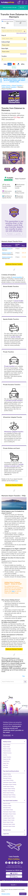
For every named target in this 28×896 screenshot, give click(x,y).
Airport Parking (6, 744)
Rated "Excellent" (20, 179)
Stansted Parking (7, 778)
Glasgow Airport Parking (9, 790)
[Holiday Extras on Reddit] (22, 863)
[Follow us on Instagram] (12, 863)
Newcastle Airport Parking (9, 797)
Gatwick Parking (7, 774)
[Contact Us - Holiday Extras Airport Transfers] (7, 170)
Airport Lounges (7, 749)
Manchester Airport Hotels (9, 812)
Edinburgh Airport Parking (9, 795)
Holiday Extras (7, 1)
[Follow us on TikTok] (15, 863)
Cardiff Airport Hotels (8, 816)
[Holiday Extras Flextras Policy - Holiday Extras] (14, 170)
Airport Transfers (7, 757)
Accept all (23, 894)
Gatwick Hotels (6, 803)
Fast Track (5, 765)
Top (23, 676)
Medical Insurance (7, 753)
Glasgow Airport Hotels (8, 820)
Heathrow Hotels (7, 805)
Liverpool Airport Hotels (8, 818)
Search (13, 885)
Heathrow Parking (7, 776)
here (16, 481)
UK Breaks (5, 767)
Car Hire (5, 755)
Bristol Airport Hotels (8, 822)
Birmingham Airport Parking (9, 784)
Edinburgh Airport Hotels (9, 824)
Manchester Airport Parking (9, 782)
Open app (22, 7)
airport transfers (17, 277)
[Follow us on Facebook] (6, 863)
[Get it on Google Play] (14, 876)
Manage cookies (5, 894)
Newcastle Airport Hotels (9, 826)
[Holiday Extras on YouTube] (18, 863)
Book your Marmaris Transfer (14, 264)
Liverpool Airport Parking (9, 788)
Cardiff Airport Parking (8, 786)
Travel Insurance (7, 751)
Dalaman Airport (6, 248)
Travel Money (6, 761)
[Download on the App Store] (14, 873)
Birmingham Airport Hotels (9, 814)
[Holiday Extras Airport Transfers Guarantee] (14, 158)
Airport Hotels (6, 746)
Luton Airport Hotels (8, 809)
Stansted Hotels (7, 807)
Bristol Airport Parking (8, 792)
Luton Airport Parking (8, 780)
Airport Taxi (6, 763)
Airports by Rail (6, 759)
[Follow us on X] (9, 863)
